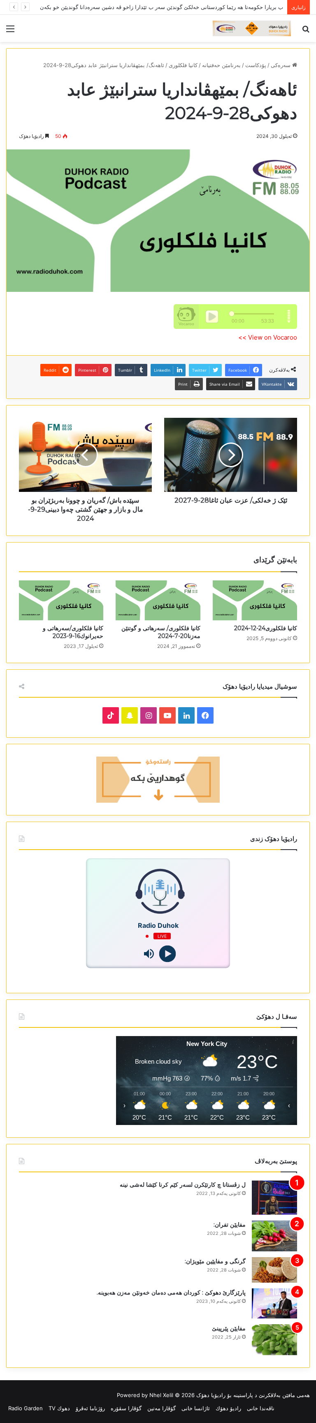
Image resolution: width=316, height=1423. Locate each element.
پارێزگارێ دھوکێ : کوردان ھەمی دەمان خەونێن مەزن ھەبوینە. (171, 1292)
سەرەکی (281, 65)
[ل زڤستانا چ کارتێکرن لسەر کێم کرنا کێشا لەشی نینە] (274, 1198)
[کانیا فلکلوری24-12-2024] (255, 600)
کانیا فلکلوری (183, 65)
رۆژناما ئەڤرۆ (90, 1408)
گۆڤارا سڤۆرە (126, 1408)
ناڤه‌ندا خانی (260, 1408)
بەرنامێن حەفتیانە (221, 65)
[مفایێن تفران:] (274, 1235)
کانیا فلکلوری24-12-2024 (265, 628)
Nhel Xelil (161, 1395)
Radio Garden (25, 1408)
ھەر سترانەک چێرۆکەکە (256, 7)
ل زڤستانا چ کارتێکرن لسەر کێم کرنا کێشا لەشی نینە (183, 1184)
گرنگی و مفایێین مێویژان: (215, 1261)
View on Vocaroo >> (267, 337)
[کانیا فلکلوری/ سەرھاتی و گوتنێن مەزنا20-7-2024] (158, 600)
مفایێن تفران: (230, 1224)
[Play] (167, 953)
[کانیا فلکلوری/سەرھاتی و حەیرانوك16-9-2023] (61, 600)
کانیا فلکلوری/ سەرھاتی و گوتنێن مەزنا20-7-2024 (160, 632)
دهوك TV (59, 1408)
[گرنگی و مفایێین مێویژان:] (274, 1270)
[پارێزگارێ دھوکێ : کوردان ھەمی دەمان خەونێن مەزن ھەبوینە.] (274, 1303)
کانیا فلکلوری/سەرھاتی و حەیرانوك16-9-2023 (73, 632)
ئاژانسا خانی (195, 1408)
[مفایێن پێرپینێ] (274, 1339)
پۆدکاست (255, 65)
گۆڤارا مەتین (161, 1408)
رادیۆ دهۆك (228, 1408)
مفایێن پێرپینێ (229, 1328)
